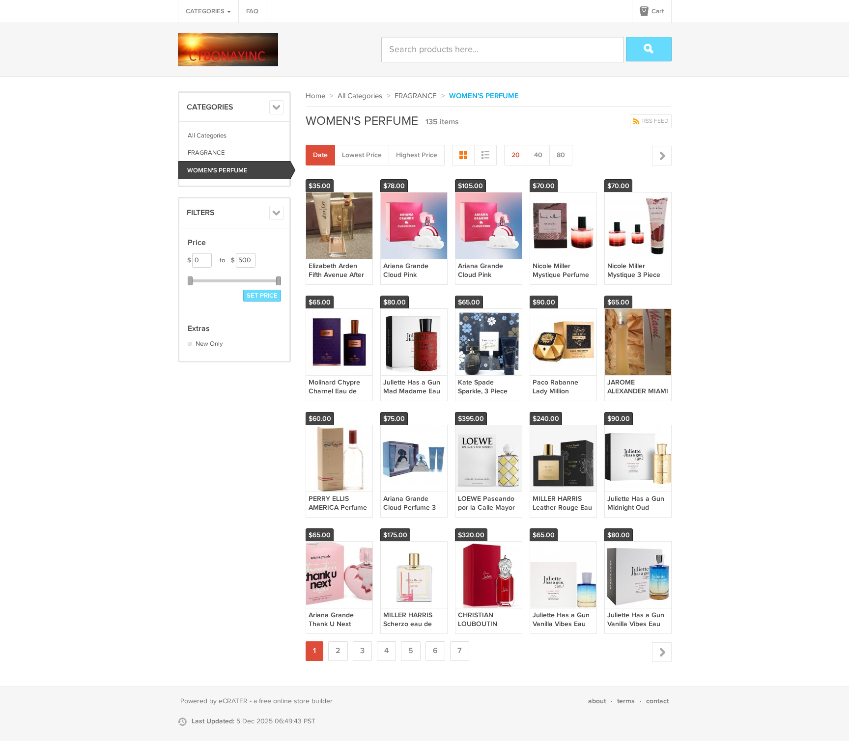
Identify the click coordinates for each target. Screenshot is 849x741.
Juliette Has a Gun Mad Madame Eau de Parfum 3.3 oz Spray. (411, 395)
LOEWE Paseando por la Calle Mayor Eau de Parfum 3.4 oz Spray (486, 512)
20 (515, 155)
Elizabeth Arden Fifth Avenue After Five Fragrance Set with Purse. (338, 279)
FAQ (252, 11)
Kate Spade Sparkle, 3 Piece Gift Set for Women (487, 391)
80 (561, 155)
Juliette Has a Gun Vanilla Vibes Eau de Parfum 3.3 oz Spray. (635, 628)
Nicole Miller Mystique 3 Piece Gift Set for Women (636, 275)
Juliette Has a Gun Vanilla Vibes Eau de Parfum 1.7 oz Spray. (561, 628)
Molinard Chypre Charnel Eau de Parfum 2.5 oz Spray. (334, 395)
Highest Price (416, 155)
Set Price (262, 296)
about (597, 701)
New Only (209, 344)
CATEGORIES (206, 11)
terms (626, 701)
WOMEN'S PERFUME (217, 170)
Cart (657, 11)
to (227, 260)
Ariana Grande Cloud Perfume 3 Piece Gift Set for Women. (409, 512)
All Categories (207, 135)
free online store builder (296, 701)
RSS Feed (654, 121)
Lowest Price (362, 155)
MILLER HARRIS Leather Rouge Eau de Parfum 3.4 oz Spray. (562, 512)
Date (320, 155)
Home (315, 96)
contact (657, 701)
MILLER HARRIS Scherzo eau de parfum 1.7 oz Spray (413, 624)
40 (538, 155)
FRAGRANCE (206, 153)
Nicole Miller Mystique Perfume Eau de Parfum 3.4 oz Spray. (561, 279)
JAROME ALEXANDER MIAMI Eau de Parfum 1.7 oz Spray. (637, 395)
